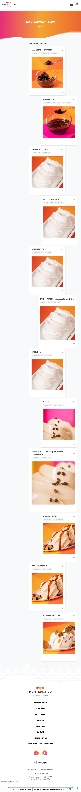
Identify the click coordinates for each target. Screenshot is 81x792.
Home (40, 26)
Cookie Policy (14, 781)
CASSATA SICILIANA (51, 616)
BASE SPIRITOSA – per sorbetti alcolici (56, 299)
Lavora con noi (40, 738)
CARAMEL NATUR (50, 516)
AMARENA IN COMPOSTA (42, 50)
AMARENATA (48, 99)
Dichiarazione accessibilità (40, 744)
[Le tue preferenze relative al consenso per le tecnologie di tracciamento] (77, 788)
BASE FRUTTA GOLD (51, 199)
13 (72, 666)
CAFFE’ (46, 402)
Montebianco (40, 702)
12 (65, 666)
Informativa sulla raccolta (20, 789)
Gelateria (40, 708)
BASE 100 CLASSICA (40, 149)
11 (58, 666)
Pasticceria (40, 714)
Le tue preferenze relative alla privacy (49, 789)
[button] (71, 5)
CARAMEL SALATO (39, 566)
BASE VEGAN (37, 352)
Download (40, 726)
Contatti (40, 732)
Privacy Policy (5, 781)
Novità (40, 720)
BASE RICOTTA (38, 249)
